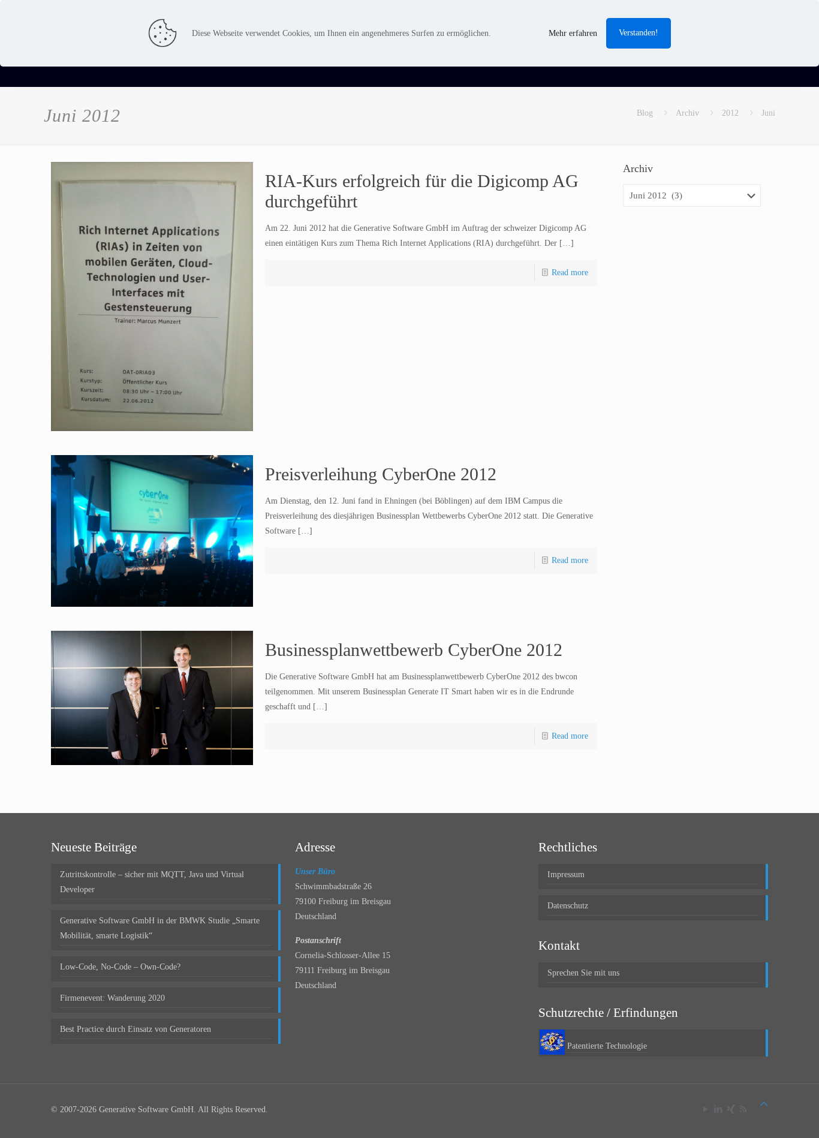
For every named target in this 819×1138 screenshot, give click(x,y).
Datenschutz (567, 905)
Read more (570, 272)
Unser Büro (315, 871)
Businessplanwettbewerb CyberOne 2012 (413, 650)
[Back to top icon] (764, 1104)
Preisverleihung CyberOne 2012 (380, 474)
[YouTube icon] (705, 1109)
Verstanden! (638, 32)
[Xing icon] (730, 1109)
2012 (730, 113)
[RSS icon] (743, 1109)
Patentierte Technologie (607, 1045)
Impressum (566, 874)
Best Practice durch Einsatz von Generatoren (135, 1029)
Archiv (687, 113)
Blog (645, 113)
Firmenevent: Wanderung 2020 (112, 998)
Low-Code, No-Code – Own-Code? (120, 966)
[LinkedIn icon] (717, 1109)
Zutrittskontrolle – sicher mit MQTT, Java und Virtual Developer (152, 882)
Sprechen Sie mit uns (583, 972)
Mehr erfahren (573, 33)
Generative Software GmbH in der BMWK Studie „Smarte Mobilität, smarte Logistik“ (160, 928)
